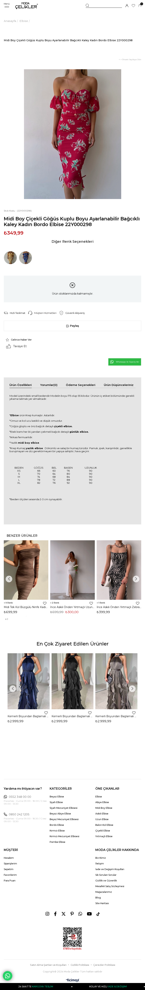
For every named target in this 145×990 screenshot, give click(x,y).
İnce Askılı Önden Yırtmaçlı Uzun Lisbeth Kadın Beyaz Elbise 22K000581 (72, 607)
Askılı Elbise (101, 813)
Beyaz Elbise (57, 796)
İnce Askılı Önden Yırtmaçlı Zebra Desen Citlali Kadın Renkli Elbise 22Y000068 (119, 607)
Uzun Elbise (102, 819)
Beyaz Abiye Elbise (60, 813)
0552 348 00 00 (20, 797)
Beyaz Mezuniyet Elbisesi (64, 819)
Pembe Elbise (57, 842)
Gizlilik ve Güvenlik (106, 880)
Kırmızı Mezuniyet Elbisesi (64, 836)
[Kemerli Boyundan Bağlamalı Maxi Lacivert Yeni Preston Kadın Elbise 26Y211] (29, 681)
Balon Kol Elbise (104, 825)
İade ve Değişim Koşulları (109, 869)
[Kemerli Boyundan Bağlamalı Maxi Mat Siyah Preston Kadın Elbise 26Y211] (73, 681)
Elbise (98, 796)
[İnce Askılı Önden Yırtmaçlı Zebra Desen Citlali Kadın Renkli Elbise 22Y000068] (119, 570)
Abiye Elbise (102, 802)
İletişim (99, 863)
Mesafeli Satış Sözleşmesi (109, 886)
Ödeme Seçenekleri (80, 385)
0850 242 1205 (19, 814)
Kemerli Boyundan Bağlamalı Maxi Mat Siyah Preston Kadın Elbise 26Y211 (73, 716)
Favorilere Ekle (44, 603)
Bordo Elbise (57, 825)
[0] (139, 5)
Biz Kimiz (100, 857)
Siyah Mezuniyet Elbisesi (63, 807)
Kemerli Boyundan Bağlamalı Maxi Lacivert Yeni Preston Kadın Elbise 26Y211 (29, 716)
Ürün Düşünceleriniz (118, 385)
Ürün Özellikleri (20, 385)
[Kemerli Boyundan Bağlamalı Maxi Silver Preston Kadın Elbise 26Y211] (116, 681)
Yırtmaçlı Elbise (104, 836)
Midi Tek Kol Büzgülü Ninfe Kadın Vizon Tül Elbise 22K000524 (26, 607)
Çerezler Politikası (104, 965)
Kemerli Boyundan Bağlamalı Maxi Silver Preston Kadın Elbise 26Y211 (116, 716)
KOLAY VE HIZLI (90, 986)
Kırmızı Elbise (57, 830)
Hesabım (9, 857)
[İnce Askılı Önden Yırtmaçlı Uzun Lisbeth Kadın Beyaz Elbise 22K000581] (72, 570)
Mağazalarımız (103, 891)
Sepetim (8, 869)
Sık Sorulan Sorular (105, 874)
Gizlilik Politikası (80, 965)
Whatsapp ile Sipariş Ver (127, 362)
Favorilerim (10, 874)
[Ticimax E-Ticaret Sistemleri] (72, 981)
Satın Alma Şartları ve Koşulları (48, 965)
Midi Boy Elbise (103, 807)
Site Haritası (102, 903)
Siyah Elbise (56, 802)
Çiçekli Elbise (102, 830)
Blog (98, 897)
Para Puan (9, 880)
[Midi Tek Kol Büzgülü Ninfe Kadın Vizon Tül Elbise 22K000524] (26, 570)
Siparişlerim (10, 863)
